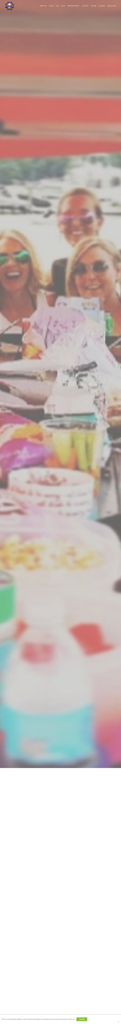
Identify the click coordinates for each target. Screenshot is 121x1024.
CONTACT (102, 6)
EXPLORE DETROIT (73, 6)
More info (72, 1019)
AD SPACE (85, 6)
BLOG (63, 6)
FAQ (57, 6)
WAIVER (93, 6)
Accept (81, 1019)
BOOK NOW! (112, 6)
